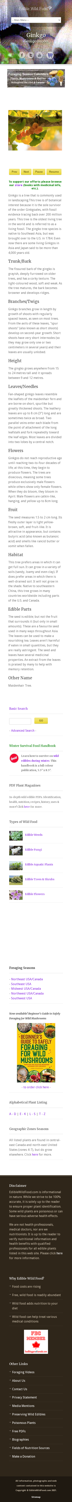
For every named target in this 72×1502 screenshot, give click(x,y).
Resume (54, 171)
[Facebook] (22, 55)
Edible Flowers (35, 894)
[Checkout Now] (50, 55)
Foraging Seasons (22, 968)
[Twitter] (31, 55)
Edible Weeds (33, 835)
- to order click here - (36, 1087)
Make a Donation (23, 1456)
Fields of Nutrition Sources (31, 1448)
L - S (32, 1114)
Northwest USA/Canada (27, 993)
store (18, 185)
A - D (12, 1114)
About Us (18, 1380)
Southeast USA (21, 984)
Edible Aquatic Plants (39, 864)
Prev (14, 171)
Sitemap (36, 1497)
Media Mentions (23, 1406)
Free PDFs (19, 1431)
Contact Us (19, 1389)
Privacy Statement (24, 1397)
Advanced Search (22, 730)
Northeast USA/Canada (27, 979)
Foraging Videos (23, 1372)
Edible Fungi (33, 849)
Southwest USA (21, 998)
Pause (39, 171)
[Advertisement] (33, 934)
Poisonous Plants (24, 1423)
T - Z (42, 1114)
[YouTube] (39, 55)
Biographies (20, 1439)
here (27, 806)
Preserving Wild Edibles (28, 1414)
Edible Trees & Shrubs (39, 879)
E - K (23, 1114)
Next (26, 171)
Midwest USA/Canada (26, 988)
